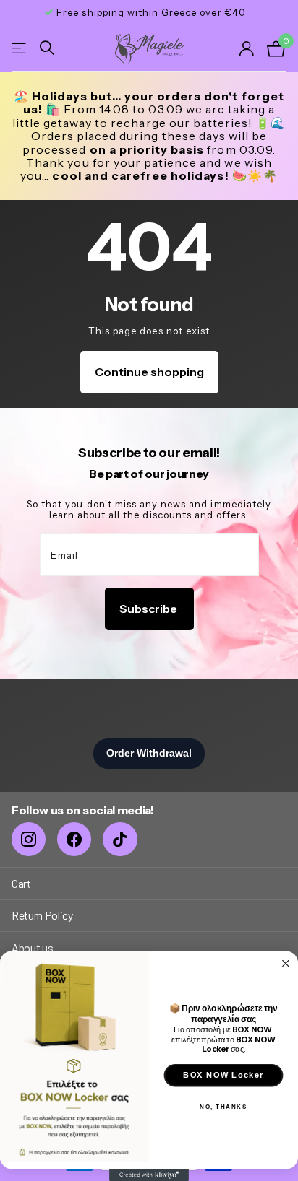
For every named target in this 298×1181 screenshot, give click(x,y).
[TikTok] (120, 839)
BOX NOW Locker (223, 1075)
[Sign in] (247, 48)
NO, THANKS (223, 1106)
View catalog (20, 48)
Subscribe (149, 608)
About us (32, 947)
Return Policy (42, 915)
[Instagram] (29, 839)
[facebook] (74, 839)
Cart (21, 883)
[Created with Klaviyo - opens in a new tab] (149, 1175)
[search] (47, 48)
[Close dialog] (286, 963)
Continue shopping (149, 372)
